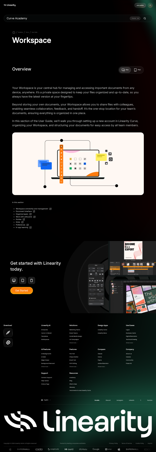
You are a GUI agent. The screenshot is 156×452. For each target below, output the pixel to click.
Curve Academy (17, 18)
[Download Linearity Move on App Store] (8, 342)
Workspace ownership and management (32, 209)
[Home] (10, 5)
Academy (20, 32)
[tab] (125, 70)
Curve (27, 32)
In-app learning (22, 227)
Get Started (21, 290)
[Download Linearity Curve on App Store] (8, 332)
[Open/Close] (150, 5)
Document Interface (24, 211)
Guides (19, 219)
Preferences (21, 225)
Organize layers (22, 214)
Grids (18, 222)
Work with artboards (24, 217)
